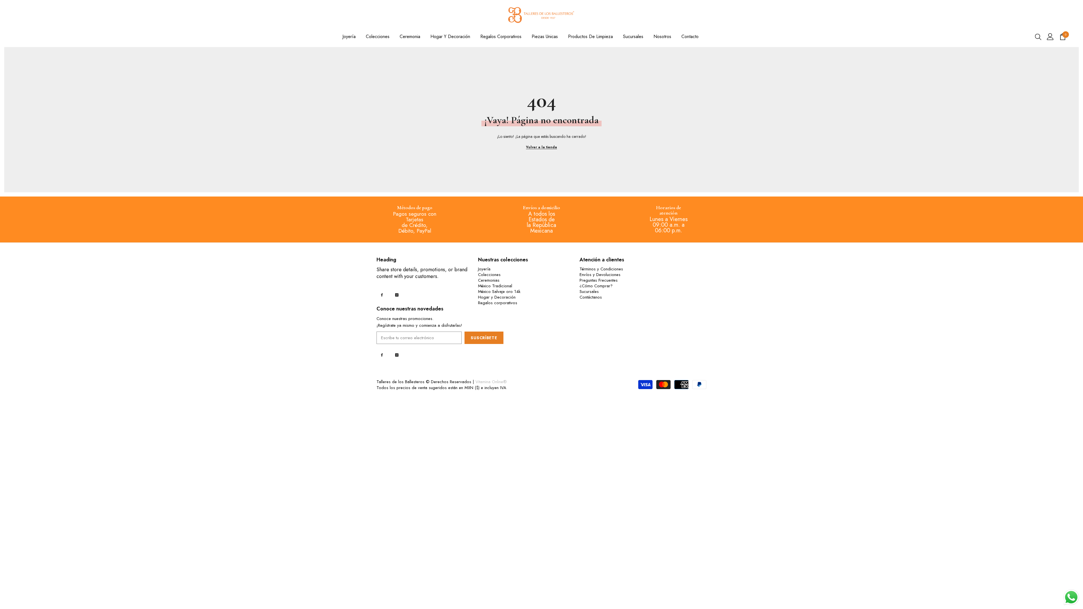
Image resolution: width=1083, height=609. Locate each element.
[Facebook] (382, 295)
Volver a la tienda (541, 147)
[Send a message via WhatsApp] (1071, 597)
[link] (415, 208)
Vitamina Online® (491, 382)
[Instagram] (396, 295)
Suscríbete (484, 338)
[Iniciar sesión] (1050, 36)
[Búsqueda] (1038, 36)
